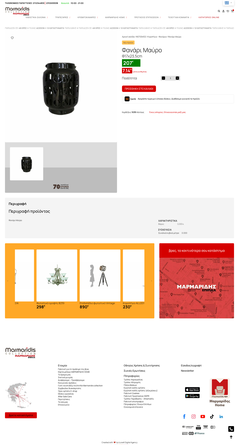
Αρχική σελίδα (128, 36)
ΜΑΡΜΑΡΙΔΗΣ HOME (115, 17)
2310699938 (52, 3)
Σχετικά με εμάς (65, 377)
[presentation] (8, 281)
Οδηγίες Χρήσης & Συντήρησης (142, 365)
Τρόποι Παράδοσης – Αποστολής (139, 398)
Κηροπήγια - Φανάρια (157, 36)
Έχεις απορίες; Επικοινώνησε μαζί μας (167, 112)
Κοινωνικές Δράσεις (67, 382)
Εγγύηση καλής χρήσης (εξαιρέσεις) (141, 390)
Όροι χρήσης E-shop (67, 391)
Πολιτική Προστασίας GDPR (136, 396)
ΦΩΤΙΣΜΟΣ (141, 36)
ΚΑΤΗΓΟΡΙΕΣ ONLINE (209, 17)
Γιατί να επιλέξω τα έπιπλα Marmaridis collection (80, 385)
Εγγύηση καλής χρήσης (134, 387)
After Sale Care (65, 396)
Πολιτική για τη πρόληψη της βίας (73, 369)
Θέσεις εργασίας (66, 393)
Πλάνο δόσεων (130, 385)
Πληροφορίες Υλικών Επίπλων (137, 404)
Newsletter (187, 370)
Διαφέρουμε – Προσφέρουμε (71, 380)
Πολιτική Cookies (131, 393)
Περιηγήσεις (64, 399)
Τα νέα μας (63, 402)
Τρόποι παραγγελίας (133, 379)
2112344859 (38, 3)
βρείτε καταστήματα (21, 415)
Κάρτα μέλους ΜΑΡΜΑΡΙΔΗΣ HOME (74, 372)
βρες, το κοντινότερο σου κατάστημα (197, 250)
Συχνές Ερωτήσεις (134, 370)
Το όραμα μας (64, 374)
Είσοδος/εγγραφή (191, 365)
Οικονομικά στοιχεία (133, 407)
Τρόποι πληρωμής (132, 382)
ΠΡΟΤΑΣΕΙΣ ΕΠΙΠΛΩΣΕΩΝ (146, 17)
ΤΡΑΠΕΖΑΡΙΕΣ (61, 17)
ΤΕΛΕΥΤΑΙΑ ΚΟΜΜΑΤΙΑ (178, 17)
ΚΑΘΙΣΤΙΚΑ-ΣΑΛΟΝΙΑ (36, 17)
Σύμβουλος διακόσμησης (69, 388)
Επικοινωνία (63, 404)
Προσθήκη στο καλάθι (139, 88)
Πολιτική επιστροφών (134, 401)
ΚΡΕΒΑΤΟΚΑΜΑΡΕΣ (87, 17)
